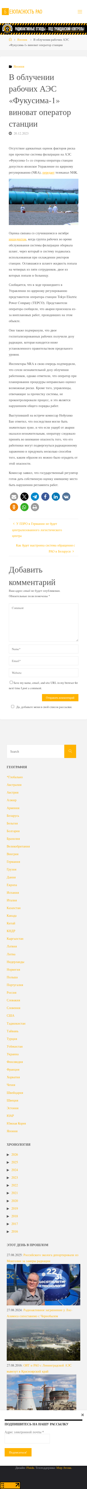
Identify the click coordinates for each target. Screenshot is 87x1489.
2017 (14, 1223)
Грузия (11, 869)
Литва (11, 954)
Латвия (12, 946)
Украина (13, 1054)
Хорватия (13, 1077)
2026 (14, 1154)
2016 (14, 1231)
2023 (14, 1177)
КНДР (11, 931)
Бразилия (13, 838)
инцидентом (17, 239)
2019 (14, 1208)
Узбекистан (15, 1046)
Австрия (12, 792)
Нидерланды (15, 962)
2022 (14, 1185)
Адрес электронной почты (24, 1432)
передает (48, 172)
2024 (14, 1170)
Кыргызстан (15, 938)
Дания (11, 877)
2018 (14, 1216)
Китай (11, 923)
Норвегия (13, 969)
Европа (12, 885)
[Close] (82, 1414)
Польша (12, 977)
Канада (11, 915)
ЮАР (10, 1115)
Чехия (11, 1084)
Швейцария (15, 1092)
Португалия (15, 985)
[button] (14, 497)
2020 (14, 1200)
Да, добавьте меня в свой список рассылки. (44, 707)
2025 (14, 1162)
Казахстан (14, 908)
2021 (14, 1193)
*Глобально (15, 777)
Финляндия (15, 1061)
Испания (13, 892)
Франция (13, 1069)
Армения (13, 808)
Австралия (14, 784)
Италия (12, 900)
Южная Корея (16, 1123)
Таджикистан (16, 1023)
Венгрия (12, 854)
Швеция (12, 1100)
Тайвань (12, 1031)
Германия (13, 861)
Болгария (13, 831)
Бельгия (12, 823)
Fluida (30, 1468)
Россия (11, 992)
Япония (22, 39)
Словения (13, 1008)
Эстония (12, 1108)
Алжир (11, 800)
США (10, 1015)
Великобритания (18, 846)
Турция (12, 1038)
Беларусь (13, 815)
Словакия (13, 1000)
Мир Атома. (64, 1468)
